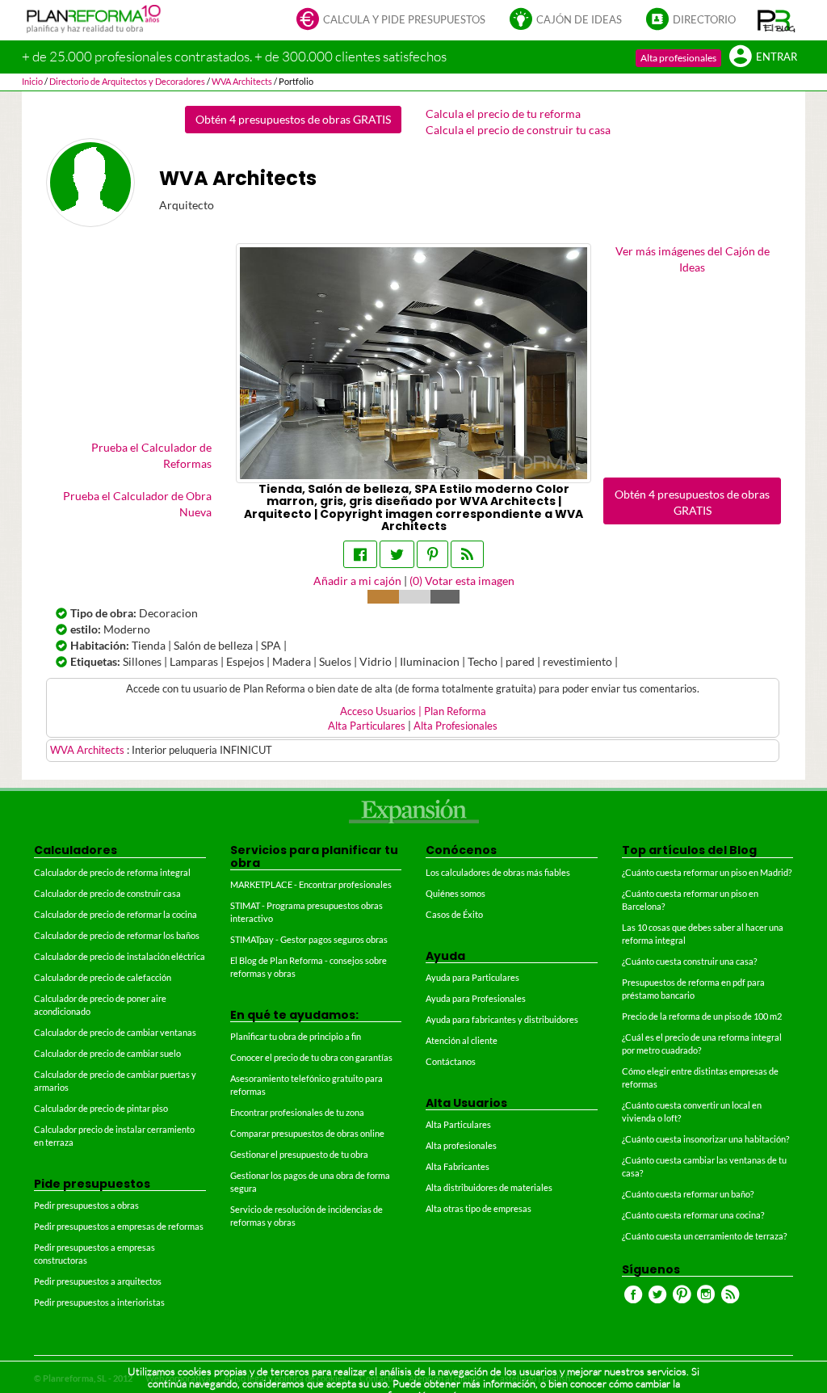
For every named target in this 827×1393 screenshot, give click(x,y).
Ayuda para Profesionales (476, 998)
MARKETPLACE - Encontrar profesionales (311, 884)
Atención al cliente (461, 1040)
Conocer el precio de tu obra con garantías (311, 1057)
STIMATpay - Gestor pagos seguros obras (309, 939)
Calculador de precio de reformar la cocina (115, 914)
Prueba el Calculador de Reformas (151, 455)
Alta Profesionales (455, 726)
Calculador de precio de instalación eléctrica (119, 956)
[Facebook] (360, 554)
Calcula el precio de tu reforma (503, 113)
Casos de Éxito (454, 914)
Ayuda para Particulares (472, 977)
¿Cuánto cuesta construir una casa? (689, 961)
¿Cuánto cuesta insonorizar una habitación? (705, 1139)
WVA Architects (88, 750)
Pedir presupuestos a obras (86, 1205)
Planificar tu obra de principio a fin (295, 1036)
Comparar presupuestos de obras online (307, 1133)
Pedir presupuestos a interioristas (99, 1302)
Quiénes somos (455, 893)
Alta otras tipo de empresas (478, 1208)
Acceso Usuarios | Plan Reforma (413, 711)
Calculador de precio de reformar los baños (116, 935)
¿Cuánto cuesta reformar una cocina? (693, 1215)
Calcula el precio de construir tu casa (518, 130)
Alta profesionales (678, 58)
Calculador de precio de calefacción (102, 977)
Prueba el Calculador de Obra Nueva (137, 504)
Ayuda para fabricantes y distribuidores (502, 1019)
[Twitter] (397, 554)
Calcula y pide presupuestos (404, 20)
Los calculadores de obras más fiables (498, 872)
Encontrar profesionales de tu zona (297, 1112)
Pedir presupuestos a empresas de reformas (119, 1226)
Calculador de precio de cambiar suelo (107, 1053)
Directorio (704, 20)
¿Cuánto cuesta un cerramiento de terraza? (704, 1236)
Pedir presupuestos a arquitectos (98, 1281)
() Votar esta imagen (461, 580)
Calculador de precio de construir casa (107, 893)
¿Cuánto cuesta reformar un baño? (688, 1194)
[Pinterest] (432, 554)
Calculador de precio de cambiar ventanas (115, 1032)
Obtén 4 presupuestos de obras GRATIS (293, 119)
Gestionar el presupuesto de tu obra (299, 1154)
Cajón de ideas (579, 20)
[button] (776, 20)
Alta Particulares (366, 726)
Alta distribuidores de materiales (489, 1187)
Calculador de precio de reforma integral (112, 872)
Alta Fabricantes (457, 1166)
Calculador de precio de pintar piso (101, 1108)
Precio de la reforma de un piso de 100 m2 (702, 1016)
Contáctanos (451, 1061)
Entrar (776, 57)
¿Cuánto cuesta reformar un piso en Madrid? (706, 872)
